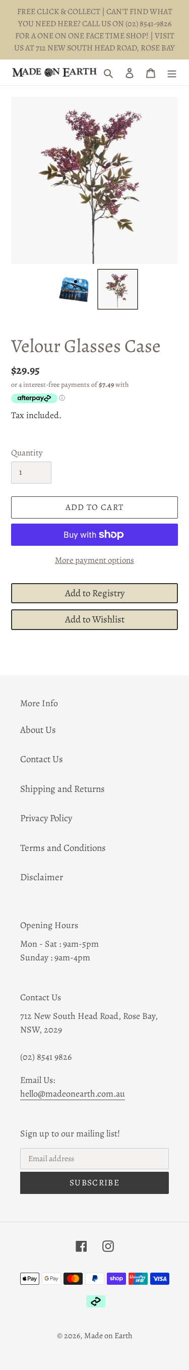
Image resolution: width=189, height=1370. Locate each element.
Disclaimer (41, 877)
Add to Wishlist (94, 619)
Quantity (27, 453)
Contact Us (41, 759)
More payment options (94, 560)
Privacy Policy (46, 818)
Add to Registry (94, 593)
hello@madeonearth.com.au (72, 1094)
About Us (38, 729)
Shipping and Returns (62, 788)
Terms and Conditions (63, 847)
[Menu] (171, 72)
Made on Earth (108, 1335)
